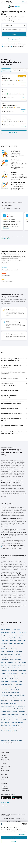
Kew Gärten (18, 659)
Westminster (4, 643)
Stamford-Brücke (5, 670)
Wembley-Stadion (16, 667)
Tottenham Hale (5, 681)
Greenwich (24, 662)
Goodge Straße (15, 676)
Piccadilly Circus (21, 640)
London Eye (17, 662)
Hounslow (20, 722)
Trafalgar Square (5, 648)
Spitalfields (10, 662)
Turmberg (3, 657)
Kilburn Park (14, 722)
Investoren (4, 757)
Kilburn (10, 719)
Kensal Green (4, 700)
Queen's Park (13, 703)
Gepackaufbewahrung (16, 740)
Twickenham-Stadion (16, 717)
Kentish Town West (14, 689)
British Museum (5, 632)
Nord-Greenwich (5, 703)
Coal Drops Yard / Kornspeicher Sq (9, 730)
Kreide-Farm (4, 725)
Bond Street (4, 654)
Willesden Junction (5, 717)
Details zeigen (22, 834)
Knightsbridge (23, 673)
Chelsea (20, 681)
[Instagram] (5, 802)
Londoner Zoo (23, 714)
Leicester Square (13, 637)
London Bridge (4, 637)
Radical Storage (5, 740)
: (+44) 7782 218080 (14, 821)
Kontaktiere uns (5, 770)
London (3, 742)
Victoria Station (16, 629)
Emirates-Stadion (18, 684)
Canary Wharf (14, 673)
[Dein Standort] (24, 25)
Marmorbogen (4, 689)
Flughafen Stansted (6, 711)
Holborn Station (5, 678)
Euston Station (13, 632)
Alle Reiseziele (4, 777)
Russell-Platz (14, 648)
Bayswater (23, 676)
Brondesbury (9, 708)
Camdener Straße (15, 698)
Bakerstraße (14, 670)
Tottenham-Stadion (13, 646)
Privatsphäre (4, 788)
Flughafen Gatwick (18, 708)
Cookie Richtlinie (5, 790)
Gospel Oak (23, 719)
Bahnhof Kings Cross (6, 629)
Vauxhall (12, 659)
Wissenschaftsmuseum (19, 700)
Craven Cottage (15, 692)
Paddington (4, 635)
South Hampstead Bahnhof (7, 706)
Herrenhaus (10, 657)
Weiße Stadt (4, 719)
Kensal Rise (16, 719)
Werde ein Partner (5, 759)
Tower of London (12, 665)
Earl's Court (11, 654)
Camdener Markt (5, 698)
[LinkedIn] (8, 802)
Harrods (3, 687)
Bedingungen (4, 786)
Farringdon (18, 654)
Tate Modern (14, 681)
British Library (21, 728)
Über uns (3, 755)
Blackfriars (3, 662)
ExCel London (22, 711)
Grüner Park (4, 665)
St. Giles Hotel (21, 665)
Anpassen (13, 841)
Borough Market (22, 670)
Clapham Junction (5, 692)
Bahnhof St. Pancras (13, 635)
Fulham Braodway (5, 673)
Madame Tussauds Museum (7, 651)
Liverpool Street (23, 632)
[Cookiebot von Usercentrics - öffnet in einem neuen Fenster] (21, 824)
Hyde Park (14, 711)
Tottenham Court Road (6, 684)
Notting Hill (20, 643)
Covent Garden (4, 640)
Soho (20, 637)
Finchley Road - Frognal (6, 695)
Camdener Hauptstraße (12, 714)
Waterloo (22, 635)
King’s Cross (4, 547)
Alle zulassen (14, 837)
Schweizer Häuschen (6, 728)
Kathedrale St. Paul (20, 706)
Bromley (14, 728)
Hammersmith (4, 659)
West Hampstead (5, 722)
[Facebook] (1, 802)
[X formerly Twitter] (3, 802)
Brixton (3, 708)
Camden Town (12, 643)
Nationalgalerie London (19, 695)
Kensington (4, 646)
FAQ (2, 768)
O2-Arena (3, 714)
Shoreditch (9, 687)
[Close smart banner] (2, 2)
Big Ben (10, 700)
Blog (2, 779)
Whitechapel (18, 657)
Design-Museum (17, 687)
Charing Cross (13, 640)
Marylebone (19, 651)
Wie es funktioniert (6, 766)
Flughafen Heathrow (15, 678)
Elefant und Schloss (5, 676)
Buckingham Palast (5, 667)
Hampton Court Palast (14, 725)
